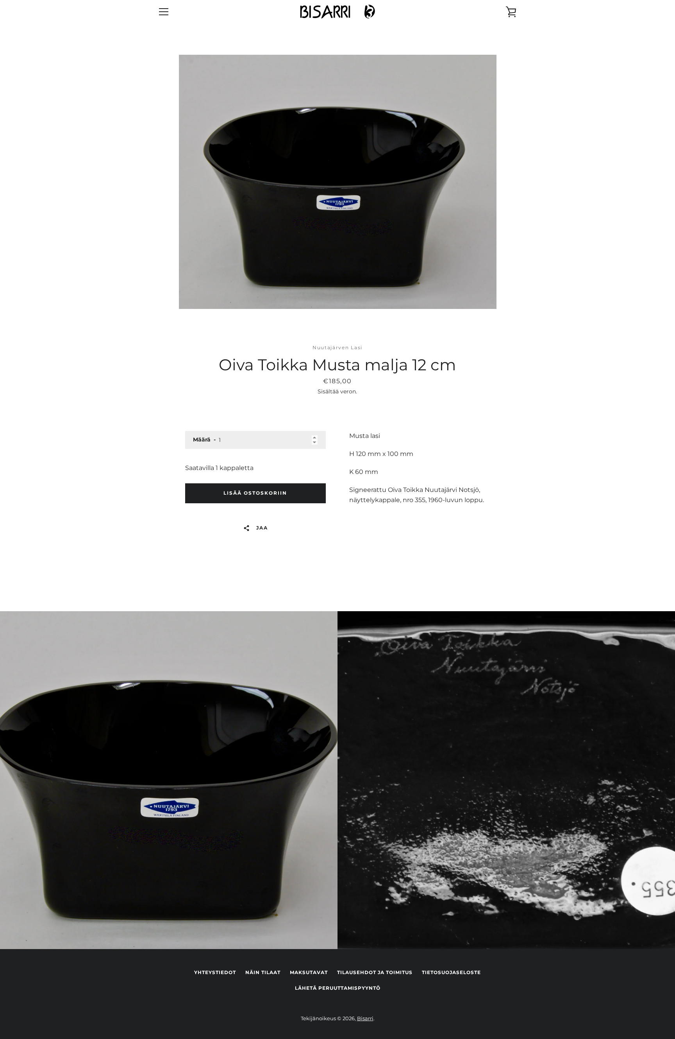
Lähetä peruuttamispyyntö (337, 988)
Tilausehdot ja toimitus (374, 972)
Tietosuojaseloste (451, 972)
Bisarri (365, 1018)
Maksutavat (309, 972)
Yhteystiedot (215, 972)
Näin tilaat (262, 972)
